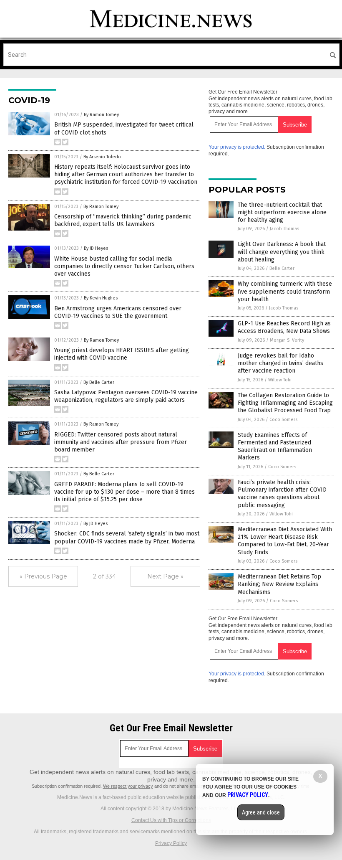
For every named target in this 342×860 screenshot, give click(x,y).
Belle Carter (281, 268)
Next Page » (165, 576)
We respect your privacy (128, 786)
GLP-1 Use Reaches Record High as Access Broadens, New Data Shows (284, 327)
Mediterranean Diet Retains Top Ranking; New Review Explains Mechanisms (279, 584)
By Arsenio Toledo (102, 157)
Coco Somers (283, 419)
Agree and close (261, 812)
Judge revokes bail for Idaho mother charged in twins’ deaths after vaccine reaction (280, 363)
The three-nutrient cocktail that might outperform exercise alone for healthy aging (282, 212)
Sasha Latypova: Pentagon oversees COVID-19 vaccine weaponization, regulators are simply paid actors (126, 396)
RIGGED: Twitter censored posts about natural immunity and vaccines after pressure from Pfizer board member (120, 442)
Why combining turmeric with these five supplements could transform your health (285, 291)
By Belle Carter (98, 382)
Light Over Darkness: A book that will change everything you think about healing (282, 252)
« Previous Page (43, 576)
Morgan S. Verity (287, 340)
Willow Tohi (280, 380)
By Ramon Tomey (101, 114)
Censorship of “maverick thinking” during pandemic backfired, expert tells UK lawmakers (122, 220)
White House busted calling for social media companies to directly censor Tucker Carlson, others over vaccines (124, 266)
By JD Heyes (96, 248)
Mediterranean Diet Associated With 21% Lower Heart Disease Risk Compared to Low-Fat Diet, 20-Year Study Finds (285, 541)
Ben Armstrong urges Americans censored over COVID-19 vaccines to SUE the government (117, 312)
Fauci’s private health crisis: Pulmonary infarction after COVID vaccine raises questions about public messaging (282, 494)
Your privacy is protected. (237, 147)
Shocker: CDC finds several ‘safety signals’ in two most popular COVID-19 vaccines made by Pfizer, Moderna (126, 537)
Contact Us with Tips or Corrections (171, 820)
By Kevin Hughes (101, 298)
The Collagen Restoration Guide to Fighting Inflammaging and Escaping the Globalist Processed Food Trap (285, 403)
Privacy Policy (171, 843)
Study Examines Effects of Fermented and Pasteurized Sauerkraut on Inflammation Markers (275, 446)
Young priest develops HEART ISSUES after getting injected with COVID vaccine (121, 354)
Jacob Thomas (284, 228)
